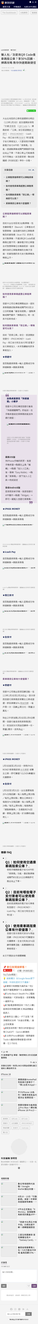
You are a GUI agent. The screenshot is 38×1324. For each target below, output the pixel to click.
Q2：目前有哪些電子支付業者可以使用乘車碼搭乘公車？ (20, 896)
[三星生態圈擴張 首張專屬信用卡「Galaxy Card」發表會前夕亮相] (9, 1238)
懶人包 (5, 1132)
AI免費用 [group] (23, 12)
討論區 (4, 1262)
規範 (3, 1286)
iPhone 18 (6, 1074)
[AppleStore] (27, 1309)
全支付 (15, 1128)
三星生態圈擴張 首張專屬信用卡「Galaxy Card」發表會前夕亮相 (27, 1237)
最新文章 (6, 6)
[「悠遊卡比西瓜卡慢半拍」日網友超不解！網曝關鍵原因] (9, 1226)
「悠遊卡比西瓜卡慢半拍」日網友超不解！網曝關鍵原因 (27, 1224)
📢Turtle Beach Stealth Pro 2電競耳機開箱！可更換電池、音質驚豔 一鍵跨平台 (19, 997)
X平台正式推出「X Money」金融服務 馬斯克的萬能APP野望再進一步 (27, 1212)
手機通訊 (17, 6)
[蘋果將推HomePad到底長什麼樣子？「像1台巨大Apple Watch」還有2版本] (9, 1083)
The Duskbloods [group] (9, 12)
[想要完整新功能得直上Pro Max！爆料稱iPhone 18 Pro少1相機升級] (9, 1109)
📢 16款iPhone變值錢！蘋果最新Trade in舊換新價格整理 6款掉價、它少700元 (19, 1039)
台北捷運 (15, 1123)
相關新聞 (5, 1178)
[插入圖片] (29, 1286)
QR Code (24, 1119)
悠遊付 (5, 1123)
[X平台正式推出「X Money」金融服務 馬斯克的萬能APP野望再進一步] (9, 1213)
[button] (33, 2)
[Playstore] (23, 1309)
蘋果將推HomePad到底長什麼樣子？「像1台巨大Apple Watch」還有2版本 (27, 1082)
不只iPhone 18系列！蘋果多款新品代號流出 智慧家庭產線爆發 (27, 1095)
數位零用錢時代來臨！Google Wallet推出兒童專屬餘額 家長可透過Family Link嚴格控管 (27, 1186)
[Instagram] (15, 1309)
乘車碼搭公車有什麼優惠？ (18, 203)
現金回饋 (6, 1128)
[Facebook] (11, 1309)
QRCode (15, 1119)
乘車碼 (5, 1119)
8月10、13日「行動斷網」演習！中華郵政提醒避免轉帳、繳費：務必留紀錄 (27, 1199)
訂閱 (28, 1314)
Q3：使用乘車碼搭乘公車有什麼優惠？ (20, 927)
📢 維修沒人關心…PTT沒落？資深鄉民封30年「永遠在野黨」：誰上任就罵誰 (18, 1020)
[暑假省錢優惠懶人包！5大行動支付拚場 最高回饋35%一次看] (9, 1251)
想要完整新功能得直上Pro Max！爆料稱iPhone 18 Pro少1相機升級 (27, 1107)
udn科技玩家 (5, 50)
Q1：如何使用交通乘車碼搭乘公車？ (20, 864)
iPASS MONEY (27, 1123)
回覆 (34, 1286)
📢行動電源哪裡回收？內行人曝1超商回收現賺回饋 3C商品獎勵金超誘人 (19, 1009)
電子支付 (13, 50)
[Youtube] (30, 2)
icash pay (25, 1128)
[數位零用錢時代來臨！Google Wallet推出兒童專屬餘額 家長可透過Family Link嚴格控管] (9, 1187)
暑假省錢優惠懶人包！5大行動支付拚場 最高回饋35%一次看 (27, 1250)
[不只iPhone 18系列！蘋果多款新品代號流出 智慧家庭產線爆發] (9, 1096)
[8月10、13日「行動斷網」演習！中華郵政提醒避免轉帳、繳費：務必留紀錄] (9, 1200)
